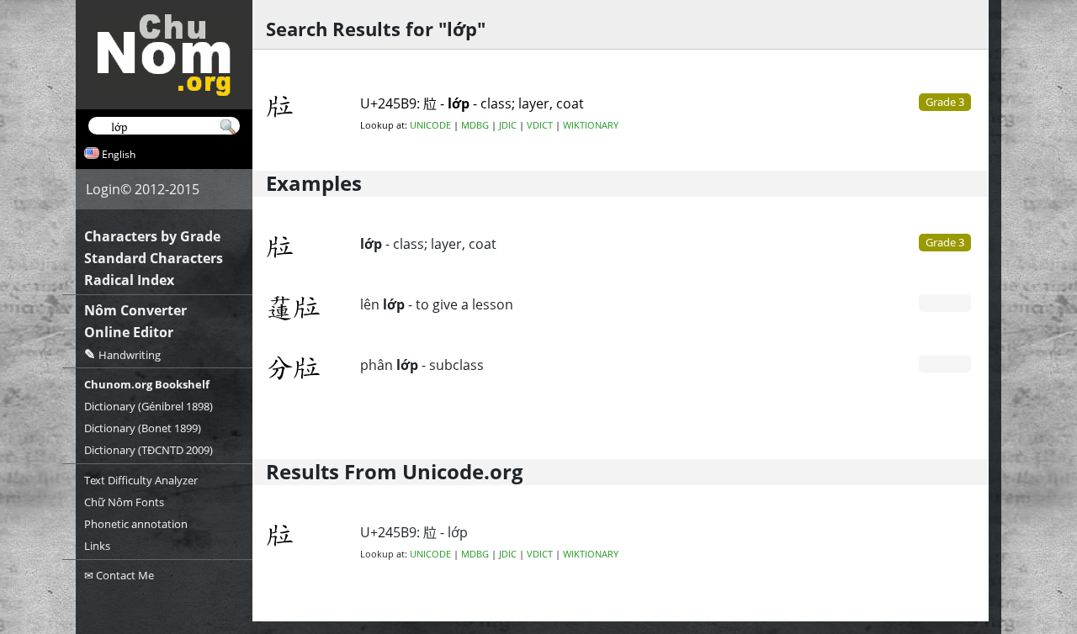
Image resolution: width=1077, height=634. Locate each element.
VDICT (540, 125)
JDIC (508, 125)
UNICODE (430, 125)
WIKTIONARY (590, 125)
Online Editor (128, 332)
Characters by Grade (152, 236)
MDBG (475, 125)
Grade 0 (945, 302)
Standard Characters (153, 258)
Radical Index (129, 280)
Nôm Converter (135, 310)
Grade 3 (945, 242)
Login (103, 189)
